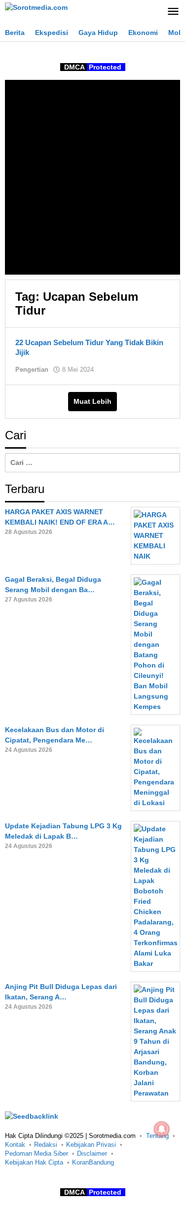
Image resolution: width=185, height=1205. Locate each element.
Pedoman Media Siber (36, 1153)
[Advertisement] (92, 177)
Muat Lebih (92, 401)
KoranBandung (93, 1162)
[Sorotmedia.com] (36, 7)
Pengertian (31, 369)
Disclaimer (92, 1153)
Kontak (15, 1144)
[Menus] (173, 12)
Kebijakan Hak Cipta (34, 1162)
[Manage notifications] (162, 1129)
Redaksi (45, 1144)
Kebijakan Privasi (91, 1144)
